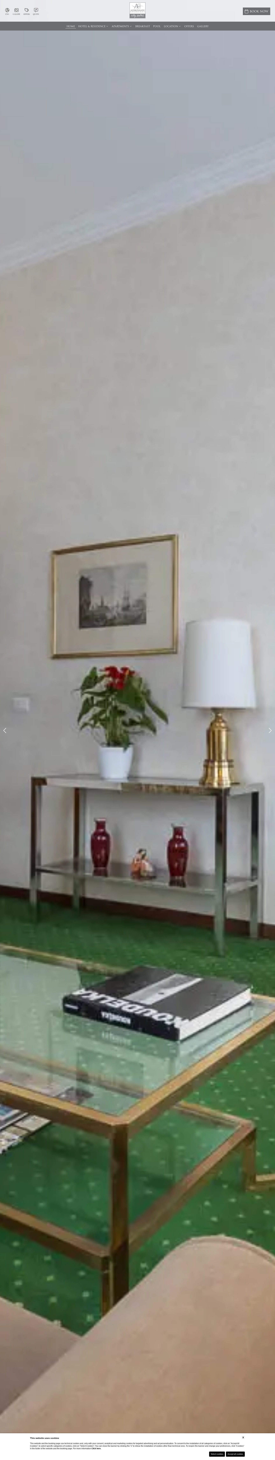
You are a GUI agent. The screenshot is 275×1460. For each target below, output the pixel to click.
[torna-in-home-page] (137, 11)
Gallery (203, 26)
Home (71, 26)
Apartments (120, 26)
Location (171, 26)
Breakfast (142, 26)
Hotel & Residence (92, 26)
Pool (157, 26)
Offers (189, 26)
